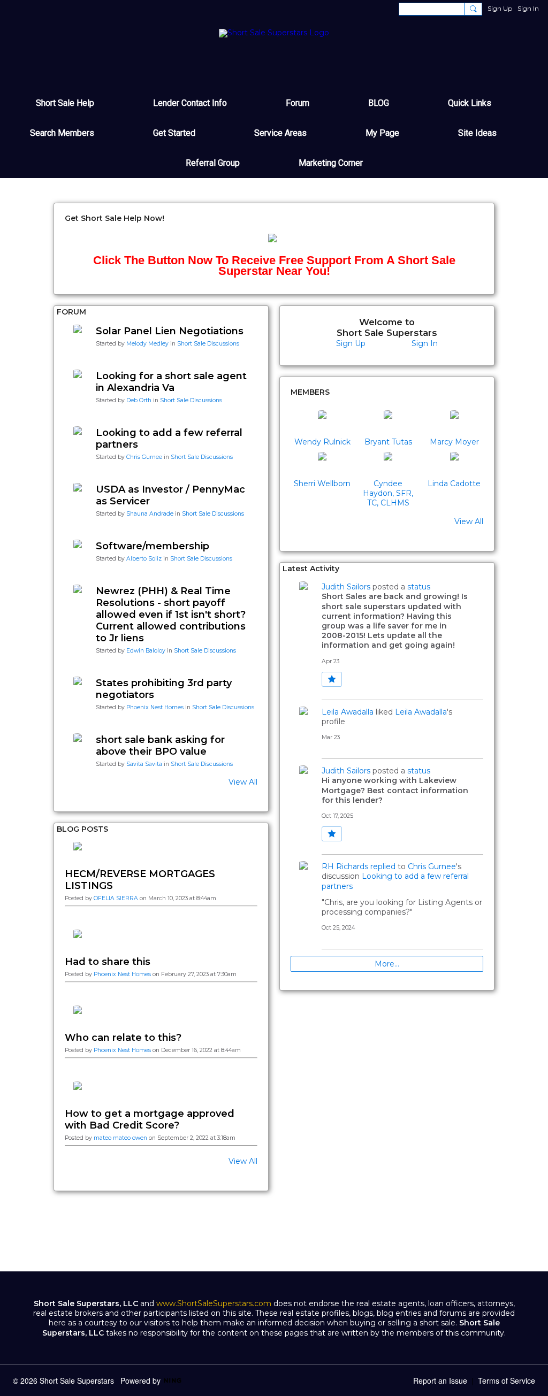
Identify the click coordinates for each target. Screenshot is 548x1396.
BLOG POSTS (82, 829)
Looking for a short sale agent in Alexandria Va (171, 382)
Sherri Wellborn (322, 483)
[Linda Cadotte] (454, 465)
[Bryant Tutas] (388, 423)
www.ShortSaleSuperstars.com (213, 1303)
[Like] (332, 679)
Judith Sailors (346, 587)
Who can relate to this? (123, 1038)
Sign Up (500, 8)
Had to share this (107, 962)
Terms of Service (506, 1380)
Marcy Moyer (454, 442)
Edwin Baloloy (145, 650)
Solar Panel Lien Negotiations (169, 331)
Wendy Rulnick (322, 442)
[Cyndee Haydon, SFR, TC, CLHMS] (388, 465)
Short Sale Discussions (208, 343)
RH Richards (345, 866)
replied (382, 866)
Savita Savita (144, 764)
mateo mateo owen (120, 1137)
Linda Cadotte (454, 483)
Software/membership (152, 546)
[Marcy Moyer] (454, 423)
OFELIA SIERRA (116, 898)
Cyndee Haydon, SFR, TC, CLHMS (388, 493)
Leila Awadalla (348, 712)
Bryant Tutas (388, 442)
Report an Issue (440, 1380)
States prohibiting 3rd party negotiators (164, 689)
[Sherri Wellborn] (322, 465)
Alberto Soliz (144, 558)
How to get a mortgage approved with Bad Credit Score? (149, 1119)
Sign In (528, 8)
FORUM (71, 312)
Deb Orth (138, 400)
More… (387, 964)
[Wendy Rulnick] (322, 423)
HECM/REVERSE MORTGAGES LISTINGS (140, 880)
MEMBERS (310, 392)
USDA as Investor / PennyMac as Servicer (170, 495)
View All (243, 782)
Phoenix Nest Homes (155, 707)
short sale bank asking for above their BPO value (160, 745)
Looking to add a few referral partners (169, 438)
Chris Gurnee (144, 457)
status (418, 587)
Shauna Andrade (149, 513)
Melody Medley (147, 343)
